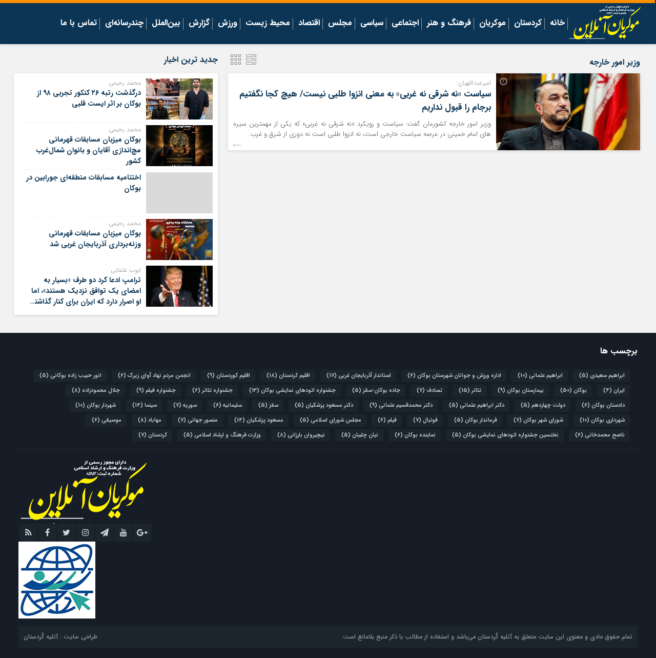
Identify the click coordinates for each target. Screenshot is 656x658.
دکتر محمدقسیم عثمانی (401, 405)
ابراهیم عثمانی (540, 375)
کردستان (528, 23)
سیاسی (371, 23)
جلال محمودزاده (96, 390)
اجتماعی (405, 23)
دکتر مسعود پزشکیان (324, 405)
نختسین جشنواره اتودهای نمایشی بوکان (505, 435)
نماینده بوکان (415, 435)
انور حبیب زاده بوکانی (70, 375)
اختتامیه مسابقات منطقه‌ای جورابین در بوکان (83, 183)
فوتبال (425, 420)
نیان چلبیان (359, 435)
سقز (268, 405)
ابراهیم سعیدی (602, 375)
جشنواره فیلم (156, 390)
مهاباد (149, 420)
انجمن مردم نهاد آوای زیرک (154, 375)
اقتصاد (309, 23)
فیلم (387, 420)
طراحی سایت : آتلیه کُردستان (60, 637)
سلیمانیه (227, 405)
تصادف (429, 390)
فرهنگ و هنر (449, 23)
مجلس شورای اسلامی (330, 420)
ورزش (227, 23)
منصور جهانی (198, 420)
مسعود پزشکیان (258, 420)
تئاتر (470, 390)
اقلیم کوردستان (228, 375)
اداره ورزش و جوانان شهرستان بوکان (454, 375)
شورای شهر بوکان (538, 420)
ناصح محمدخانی (600, 435)
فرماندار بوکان (475, 420)
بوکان (573, 390)
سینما (144, 405)
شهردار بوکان (95, 405)
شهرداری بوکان (602, 420)
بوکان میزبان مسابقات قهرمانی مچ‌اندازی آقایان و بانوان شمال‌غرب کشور (88, 150)
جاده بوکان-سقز (376, 390)
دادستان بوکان (603, 405)
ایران (614, 390)
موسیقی (106, 420)
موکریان (492, 23)
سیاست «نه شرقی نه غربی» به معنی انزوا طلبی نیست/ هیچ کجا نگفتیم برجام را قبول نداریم (365, 100)
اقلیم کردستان (288, 375)
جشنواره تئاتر (212, 390)
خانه (557, 23)
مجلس (340, 23)
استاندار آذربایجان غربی (358, 375)
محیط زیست (267, 23)
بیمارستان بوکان (521, 390)
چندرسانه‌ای (124, 23)
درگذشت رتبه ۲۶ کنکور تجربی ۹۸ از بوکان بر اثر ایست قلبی (89, 98)
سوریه (185, 405)
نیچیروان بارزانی (301, 435)
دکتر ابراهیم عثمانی (476, 405)
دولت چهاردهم (543, 405)
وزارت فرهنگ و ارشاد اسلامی (222, 435)
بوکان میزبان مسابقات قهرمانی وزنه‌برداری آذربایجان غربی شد (95, 239)
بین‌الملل (166, 23)
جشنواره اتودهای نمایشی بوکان (292, 390)
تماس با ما (78, 23)
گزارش (199, 23)
